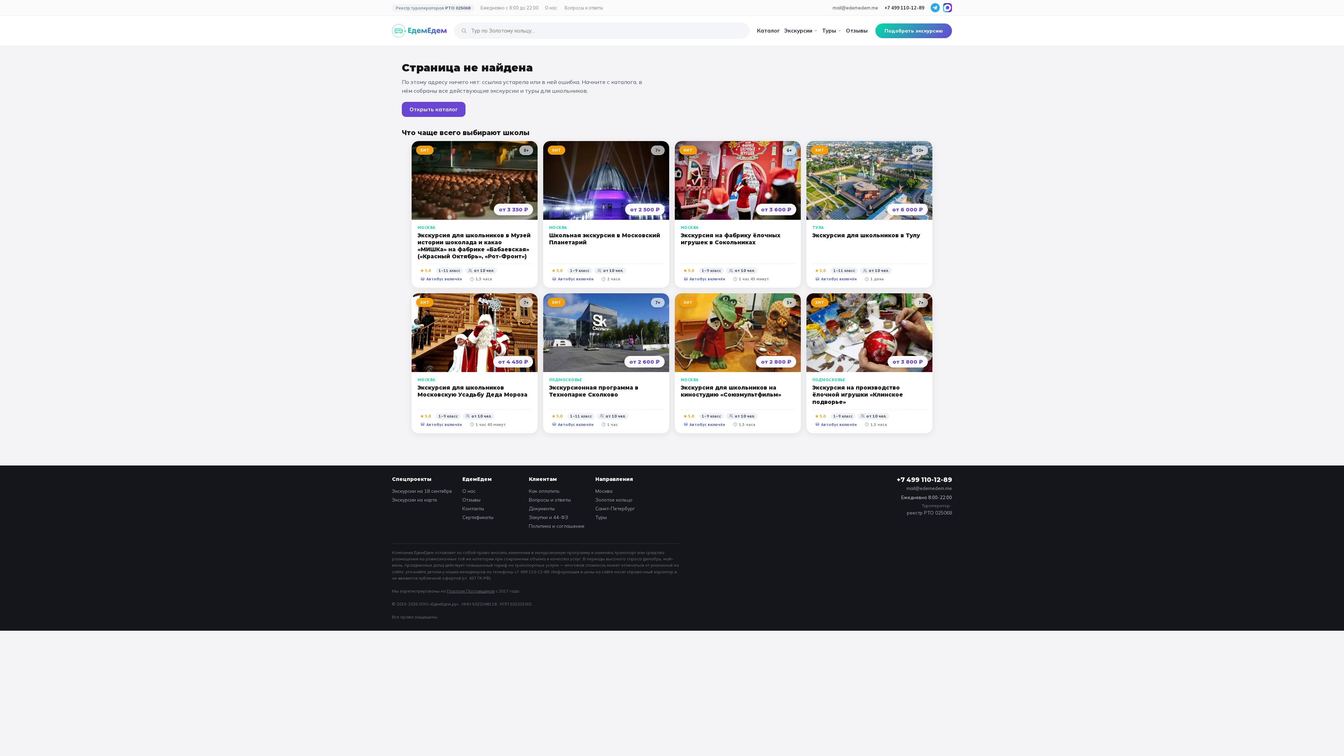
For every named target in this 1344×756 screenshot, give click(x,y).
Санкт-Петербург (615, 508)
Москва (603, 491)
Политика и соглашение (556, 526)
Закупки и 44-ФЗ (548, 517)
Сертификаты (477, 517)
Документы (542, 508)
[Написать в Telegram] (935, 7)
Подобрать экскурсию (913, 31)
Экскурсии (798, 30)
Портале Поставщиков (471, 591)
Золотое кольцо (613, 500)
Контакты (473, 508)
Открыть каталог (434, 109)
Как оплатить (544, 491)
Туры (829, 30)
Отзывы (857, 30)
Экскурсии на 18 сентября (422, 491)
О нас (551, 7)
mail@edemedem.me (855, 7)
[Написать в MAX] (947, 7)
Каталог (768, 30)
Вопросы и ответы (584, 7)
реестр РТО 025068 (929, 513)
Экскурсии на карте (414, 500)
